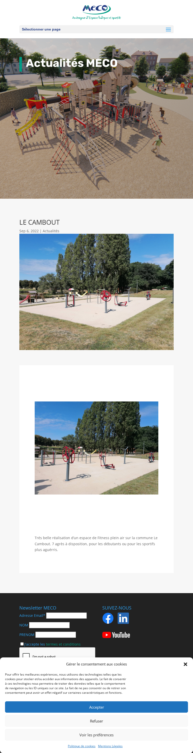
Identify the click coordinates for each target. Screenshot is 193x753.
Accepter (96, 707)
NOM (23, 625)
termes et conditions (63, 644)
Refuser (96, 720)
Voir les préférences (96, 734)
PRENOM (26, 634)
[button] (185, 664)
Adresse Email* (32, 615)
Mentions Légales (110, 746)
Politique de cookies (81, 746)
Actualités (51, 230)
